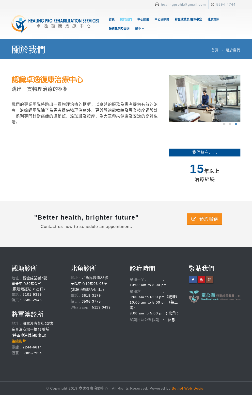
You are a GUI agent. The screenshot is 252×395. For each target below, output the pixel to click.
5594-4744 (226, 4)
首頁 (112, 19)
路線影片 (19, 341)
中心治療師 (162, 19)
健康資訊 (213, 19)
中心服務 (143, 19)
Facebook (193, 279)
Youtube (201, 279)
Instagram (209, 279)
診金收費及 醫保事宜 (188, 19)
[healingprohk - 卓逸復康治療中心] (55, 24)
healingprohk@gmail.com (183, 4)
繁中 (138, 29)
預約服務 (208, 219)
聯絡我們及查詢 (119, 29)
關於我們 (126, 19)
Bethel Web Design (189, 388)
